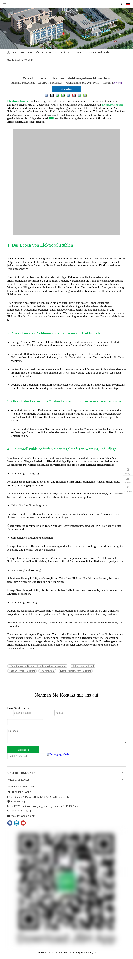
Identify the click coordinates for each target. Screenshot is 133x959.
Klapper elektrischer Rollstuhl (75, 670)
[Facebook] (9, 823)
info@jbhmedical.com (23, 815)
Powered (117, 82)
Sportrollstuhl (47, 670)
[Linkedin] (16, 823)
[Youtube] (23, 823)
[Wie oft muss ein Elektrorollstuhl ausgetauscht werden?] (66, 234)
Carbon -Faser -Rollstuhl (22, 670)
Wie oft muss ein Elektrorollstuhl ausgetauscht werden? (37, 666)
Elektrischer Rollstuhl (83, 666)
